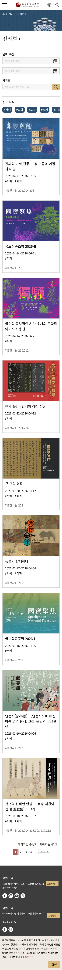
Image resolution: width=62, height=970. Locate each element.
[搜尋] (57, 4)
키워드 (6, 80)
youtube (16, 895)
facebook (4, 895)
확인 (54, 964)
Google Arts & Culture (23, 895)
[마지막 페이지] (46, 852)
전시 (11, 14)
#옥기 (44, 109)
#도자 (32, 109)
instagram (10, 895)
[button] (5, 5)
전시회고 (22, 14)
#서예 (7, 109)
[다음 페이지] (41, 852)
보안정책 (29, 956)
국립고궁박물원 (27, 5)
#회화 (19, 109)
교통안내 (51, 883)
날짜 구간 (8, 54)
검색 (56, 87)
